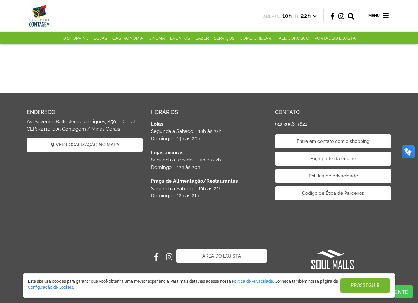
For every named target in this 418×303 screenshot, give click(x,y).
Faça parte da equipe (333, 158)
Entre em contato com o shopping (333, 141)
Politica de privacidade (333, 175)
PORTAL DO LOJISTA (335, 38)
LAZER (202, 38)
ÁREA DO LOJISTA (221, 256)
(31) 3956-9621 (291, 124)
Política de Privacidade (252, 281)
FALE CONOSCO (292, 38)
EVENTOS (180, 38)
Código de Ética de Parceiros (333, 193)
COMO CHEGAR (255, 38)
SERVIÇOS (224, 38)
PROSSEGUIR (365, 285)
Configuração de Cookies (50, 287)
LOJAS (100, 38)
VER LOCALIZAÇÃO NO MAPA (87, 144)
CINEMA (157, 38)
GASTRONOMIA (127, 38)
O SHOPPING (75, 38)
